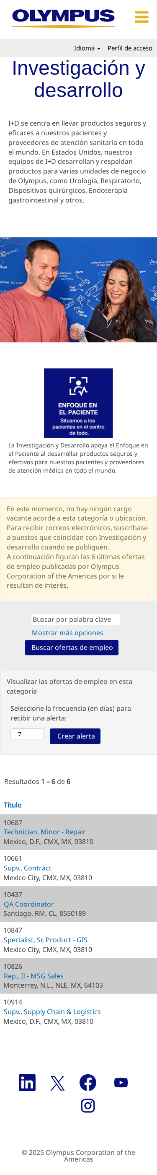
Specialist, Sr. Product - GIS (46, 939)
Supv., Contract (27, 868)
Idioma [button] (85, 48)
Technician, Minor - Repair (45, 831)
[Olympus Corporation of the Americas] (64, 19)
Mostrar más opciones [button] (67, 632)
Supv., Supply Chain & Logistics (52, 1011)
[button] (140, 17)
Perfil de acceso (130, 48)
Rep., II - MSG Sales (34, 975)
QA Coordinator (29, 904)
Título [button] (13, 805)
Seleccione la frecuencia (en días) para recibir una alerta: (70, 713)
